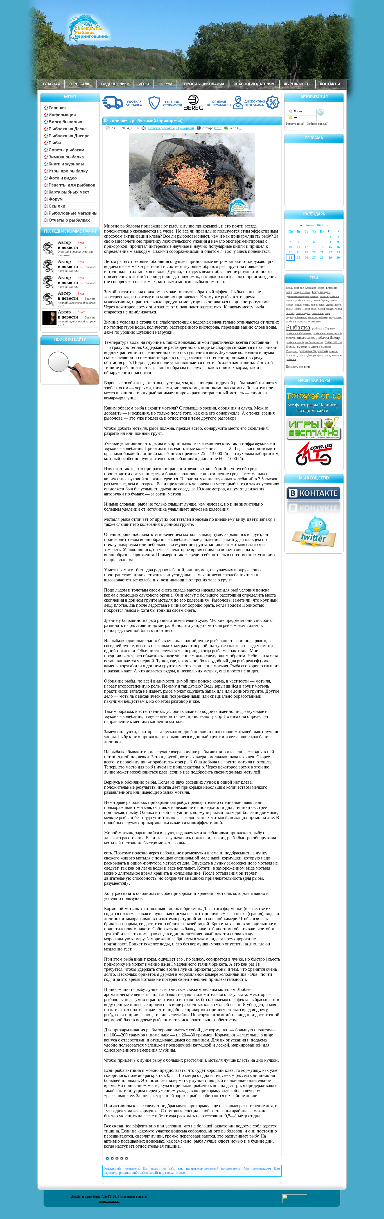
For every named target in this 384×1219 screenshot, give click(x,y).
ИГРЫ (144, 84)
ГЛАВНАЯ (51, 84)
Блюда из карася (314, 287)
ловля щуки (303, 313)
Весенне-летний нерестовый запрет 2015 (77, 302)
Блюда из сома (301, 292)
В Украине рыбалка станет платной (75, 251)
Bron (218, 128)
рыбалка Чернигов (313, 351)
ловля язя (318, 313)
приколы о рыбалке (308, 321)
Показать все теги (298, 366)
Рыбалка (298, 327)
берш (289, 287)
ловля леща (302, 304)
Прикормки (185, 128)
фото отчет (323, 355)
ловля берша (320, 300)
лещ (308, 300)
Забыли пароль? (318, 123)
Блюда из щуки (321, 292)
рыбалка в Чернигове (298, 333)
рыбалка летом (314, 342)
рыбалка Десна (305, 337)
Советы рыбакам (161, 128)
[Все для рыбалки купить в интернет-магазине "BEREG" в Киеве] (192, 110)
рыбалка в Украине (323, 328)
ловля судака (325, 308)
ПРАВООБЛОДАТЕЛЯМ (254, 84)
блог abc (299, 287)
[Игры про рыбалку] (314, 439)
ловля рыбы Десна (322, 304)
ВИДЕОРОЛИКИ (115, 84)
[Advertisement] (314, 174)
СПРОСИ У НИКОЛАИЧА (203, 84)
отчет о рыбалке (317, 317)
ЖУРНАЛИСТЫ (297, 84)
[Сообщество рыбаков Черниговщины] (72, 32)
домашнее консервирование (302, 296)
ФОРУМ (165, 84)
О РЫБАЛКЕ (80, 84)
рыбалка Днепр (328, 337)
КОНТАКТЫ (330, 84)
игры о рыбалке (295, 300)
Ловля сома (309, 308)
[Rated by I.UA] (294, 1202)
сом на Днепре (307, 355)
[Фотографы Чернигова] (314, 415)
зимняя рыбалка (329, 296)
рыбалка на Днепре (308, 346)
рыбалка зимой (295, 342)
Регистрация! (295, 123)
